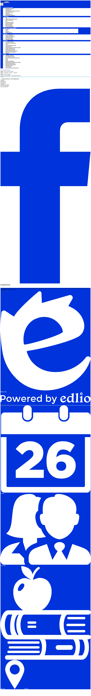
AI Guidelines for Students (10, 43)
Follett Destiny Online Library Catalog (13, 47)
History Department (9, 23)
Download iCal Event (16, 75)
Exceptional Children (9, 22)
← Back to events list (5, 78)
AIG (6, 17)
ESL (6, 21)
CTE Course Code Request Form (12, 67)
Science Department (9, 26)
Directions (26, 688)
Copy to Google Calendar (5, 75)
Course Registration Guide (10, 45)
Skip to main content (4, 1)
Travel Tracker (8, 66)
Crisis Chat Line (8, 46)
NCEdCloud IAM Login (10, 49)
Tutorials (7, 53)
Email (6, 60)
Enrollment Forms (9, 14)
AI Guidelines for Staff (9, 56)
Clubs (6, 30)
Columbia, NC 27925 (4, 83)
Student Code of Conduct (10, 52)
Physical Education (9, 25)
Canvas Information (9, 35)
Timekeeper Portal (9, 65)
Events (1, 76)
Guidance (7, 31)
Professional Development (10, 64)
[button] (8, 7)
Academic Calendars (9, 8)
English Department (9, 20)
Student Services (8, 32)
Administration (8, 9)
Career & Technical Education (11, 18)
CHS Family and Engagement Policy (12, 10)
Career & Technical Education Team (12, 57)
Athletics (7, 29)
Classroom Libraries (9, 39)
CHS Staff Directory (9, 12)
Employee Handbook (9, 61)
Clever (6, 44)
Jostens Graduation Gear (10, 36)
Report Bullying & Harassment (11, 50)
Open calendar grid (15, 78)
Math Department (8, 24)
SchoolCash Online (9, 37)
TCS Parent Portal (9, 38)
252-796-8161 (6, 85)
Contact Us (7, 13)
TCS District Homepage (10, 15)
